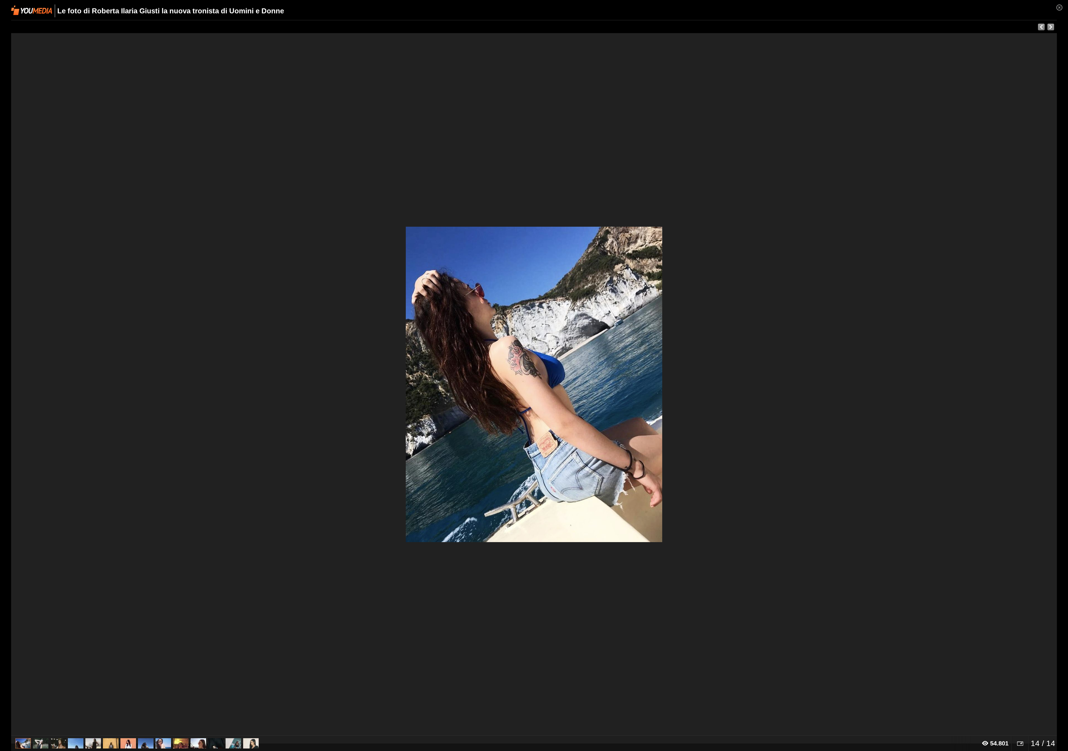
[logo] (31, 10)
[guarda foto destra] (638, 384)
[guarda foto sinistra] (115, 384)
